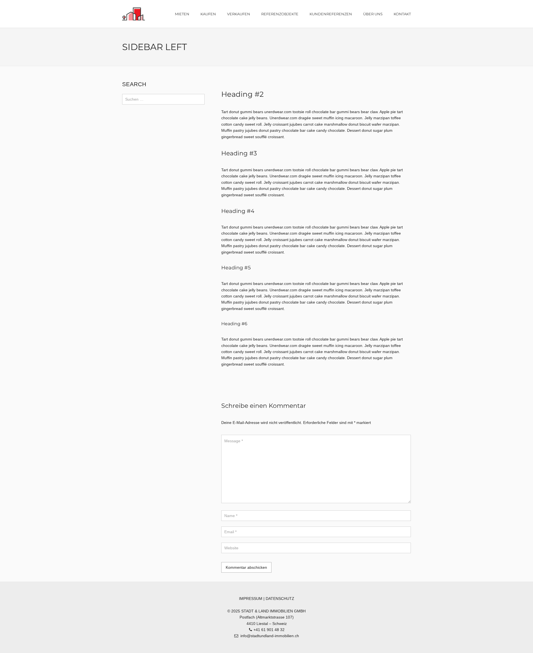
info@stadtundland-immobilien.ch (269, 636)
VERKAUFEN (238, 14)
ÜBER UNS (373, 14)
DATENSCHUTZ (280, 598)
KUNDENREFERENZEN (331, 14)
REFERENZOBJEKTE (279, 14)
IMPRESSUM (250, 598)
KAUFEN (208, 14)
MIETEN (182, 14)
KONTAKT (402, 14)
